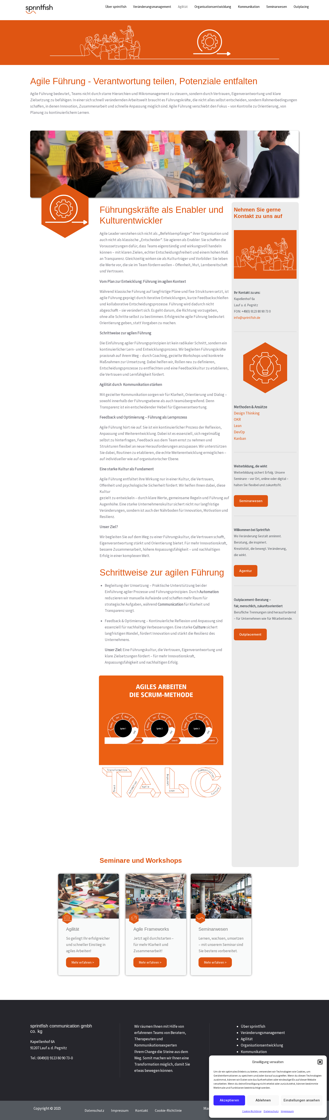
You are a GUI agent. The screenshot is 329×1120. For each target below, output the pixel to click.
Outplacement (250, 634)
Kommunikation (254, 1051)
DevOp (239, 431)
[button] (320, 1062)
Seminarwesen (251, 500)
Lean (237, 425)
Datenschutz (271, 1111)
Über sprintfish (253, 1026)
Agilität (247, 1038)
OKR (237, 419)
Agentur (245, 570)
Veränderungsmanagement (263, 1032)
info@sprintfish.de (247, 317)
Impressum (287, 1111)
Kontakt (141, 1110)
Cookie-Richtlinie (251, 1111)
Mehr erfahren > (82, 962)
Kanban (240, 438)
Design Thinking (247, 413)
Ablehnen (263, 1100)
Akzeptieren (229, 1100)
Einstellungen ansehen (302, 1100)
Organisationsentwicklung (262, 1045)
